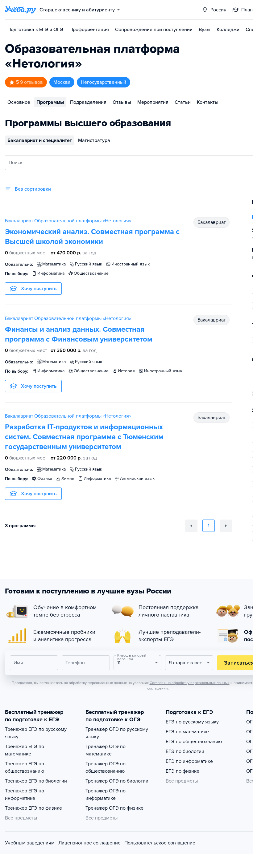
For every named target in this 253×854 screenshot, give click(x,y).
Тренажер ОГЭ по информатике (105, 794)
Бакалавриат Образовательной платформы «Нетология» (68, 221)
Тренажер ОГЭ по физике (114, 808)
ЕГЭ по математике (187, 732)
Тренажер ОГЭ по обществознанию (105, 767)
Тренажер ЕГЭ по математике (24, 750)
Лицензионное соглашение (89, 843)
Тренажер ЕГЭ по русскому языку (36, 733)
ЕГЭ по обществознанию (194, 742)
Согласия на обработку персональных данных (190, 683)
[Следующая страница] (226, 526)
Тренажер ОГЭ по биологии (116, 781)
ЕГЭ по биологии (185, 751)
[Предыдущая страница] (191, 526)
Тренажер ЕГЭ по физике (33, 808)
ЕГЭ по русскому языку (192, 722)
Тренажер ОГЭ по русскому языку (116, 733)
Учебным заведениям (30, 843)
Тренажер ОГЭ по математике (105, 750)
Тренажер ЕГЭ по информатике (24, 794)
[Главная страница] (20, 10)
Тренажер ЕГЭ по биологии (36, 781)
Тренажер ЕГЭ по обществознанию (24, 767)
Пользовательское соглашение (159, 843)
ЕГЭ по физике (182, 771)
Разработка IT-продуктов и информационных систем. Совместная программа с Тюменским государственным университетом (84, 437)
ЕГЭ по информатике (189, 761)
